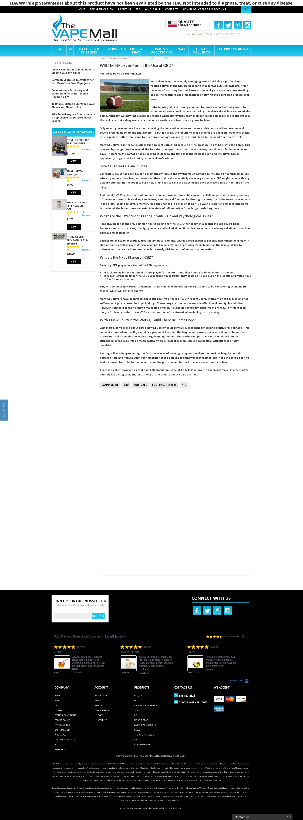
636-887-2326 (187, 695)
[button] (243, 636)
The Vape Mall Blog (117, 58)
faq (138, 9)
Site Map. (180, 756)
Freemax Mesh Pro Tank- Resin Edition (77, 240)
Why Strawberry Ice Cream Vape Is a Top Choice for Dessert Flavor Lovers (73, 118)
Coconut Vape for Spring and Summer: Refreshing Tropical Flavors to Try (70, 94)
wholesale (153, 9)
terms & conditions (65, 715)
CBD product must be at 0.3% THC (171, 370)
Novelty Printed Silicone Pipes (78, 141)
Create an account (212, 9)
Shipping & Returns (65, 739)
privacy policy (62, 720)
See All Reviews (115, 636)
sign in (98, 700)
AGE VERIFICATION (101, 9)
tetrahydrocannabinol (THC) (200, 357)
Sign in (187, 9)
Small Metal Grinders (75, 172)
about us (124, 9)
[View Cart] (246, 9)
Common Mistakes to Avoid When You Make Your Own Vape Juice (73, 81)
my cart (99, 715)
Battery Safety (62, 729)
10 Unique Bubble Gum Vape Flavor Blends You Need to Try (73, 105)
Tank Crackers (62, 725)
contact (171, 9)
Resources (60, 749)
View (73, 161)
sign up (98, 705)
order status (102, 710)
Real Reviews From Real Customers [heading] (78, 636)
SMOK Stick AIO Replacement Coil (77, 206)
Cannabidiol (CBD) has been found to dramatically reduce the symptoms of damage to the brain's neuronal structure (174, 173)
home (57, 695)
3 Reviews (86, 148)
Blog (57, 744)
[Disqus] (175, 437)
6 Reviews (86, 248)
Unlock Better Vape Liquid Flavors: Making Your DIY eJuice (73, 71)
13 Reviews (86, 213)
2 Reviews (86, 179)
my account (101, 695)
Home (103, 58)
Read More (144, 669)
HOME (81, 9)
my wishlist (101, 720)
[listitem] (80, 662)
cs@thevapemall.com (193, 702)
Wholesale (60, 734)
